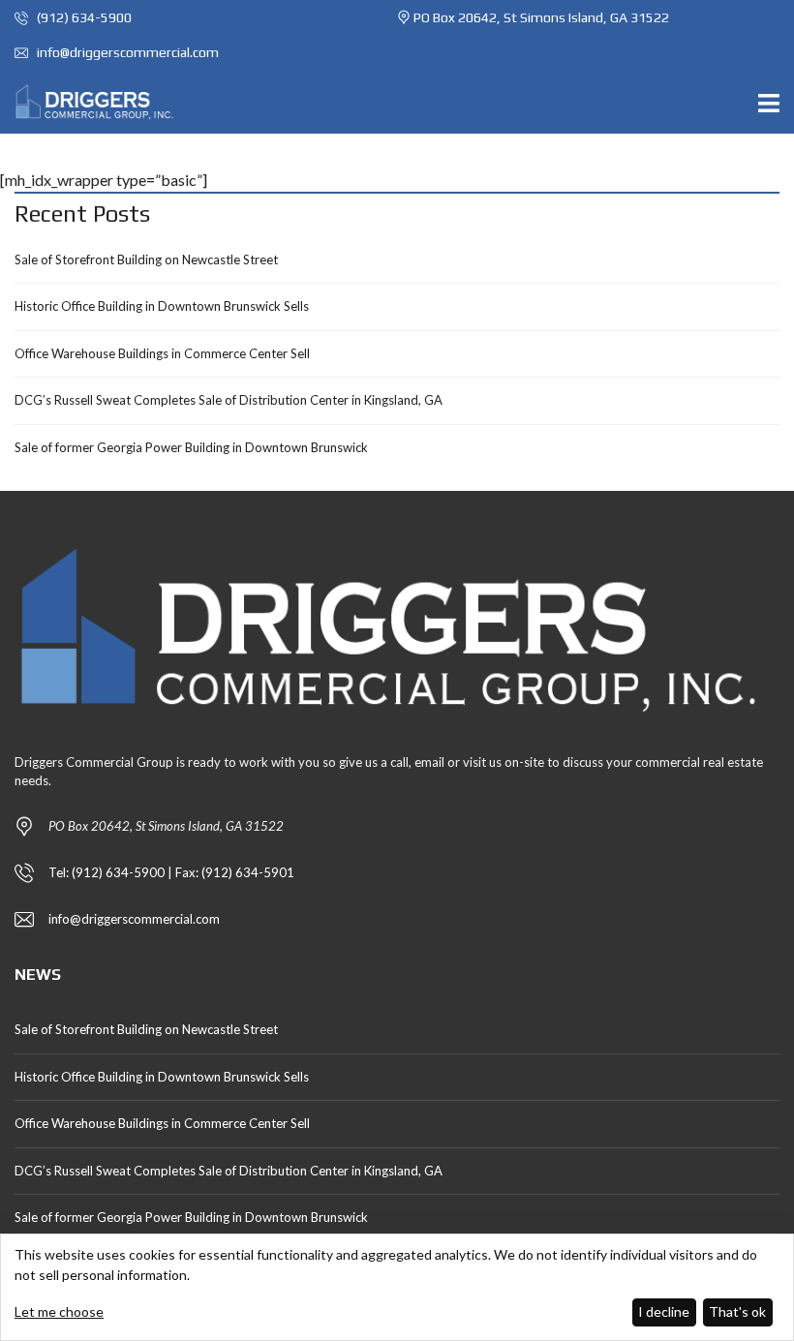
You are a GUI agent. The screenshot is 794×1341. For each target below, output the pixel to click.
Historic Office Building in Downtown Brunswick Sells (162, 306)
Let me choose (59, 1311)
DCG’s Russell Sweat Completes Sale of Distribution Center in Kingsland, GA (229, 400)
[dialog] (397, 1287)
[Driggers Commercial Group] (89, 102)
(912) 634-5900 (83, 17)
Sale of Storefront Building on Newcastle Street (146, 259)
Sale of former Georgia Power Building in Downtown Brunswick (191, 447)
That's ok (737, 1311)
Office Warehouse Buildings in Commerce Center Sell (162, 353)
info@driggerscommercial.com (126, 52)
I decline (663, 1311)
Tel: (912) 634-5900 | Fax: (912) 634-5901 (171, 872)
